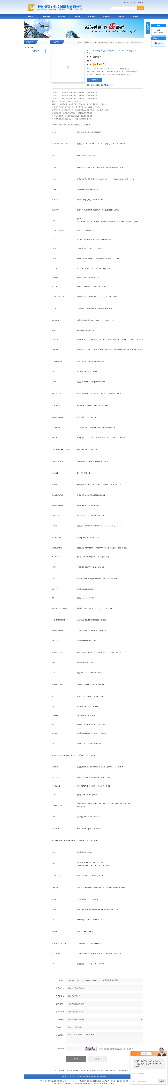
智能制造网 (97, 1083)
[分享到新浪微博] (99, 84)
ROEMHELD (96, 42)
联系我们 (141, 2)
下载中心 (76, 17)
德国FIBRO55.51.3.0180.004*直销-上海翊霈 (71, 1070)
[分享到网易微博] (107, 84)
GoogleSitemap (58, 1083)
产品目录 (29, 42)
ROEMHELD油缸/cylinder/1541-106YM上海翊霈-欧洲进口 (110, 1070)
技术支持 (91, 17)
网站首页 (31, 17)
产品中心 (61, 17)
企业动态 (106, 17)
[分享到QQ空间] (96, 84)
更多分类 (36, 51)
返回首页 (127, 2)
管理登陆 (103, 1076)
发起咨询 (162, 1081)
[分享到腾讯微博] (102, 84)
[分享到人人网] (104, 84)
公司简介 (46, 17)
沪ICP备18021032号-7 (79, 1083)
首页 (79, 42)
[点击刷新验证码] (90, 1049)
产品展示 (86, 42)
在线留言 (134, 2)
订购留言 (94, 80)
